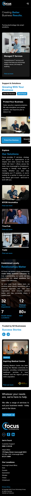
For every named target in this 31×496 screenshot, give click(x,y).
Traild (4, 250)
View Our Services (9, 94)
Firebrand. (11, 493)
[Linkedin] (13, 434)
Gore (3, 468)
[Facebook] (8, 434)
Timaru (4, 477)
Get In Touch (22, 94)
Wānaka (4, 475)
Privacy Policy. (6, 487)
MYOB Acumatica (10, 202)
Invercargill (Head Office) (9, 465)
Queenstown (6, 473)
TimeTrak (6, 226)
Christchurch (6, 480)
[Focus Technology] (10, 426)
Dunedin (4, 470)
